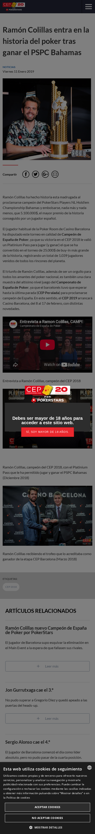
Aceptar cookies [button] (48, 807)
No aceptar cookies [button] (47, 818)
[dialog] (47, 798)
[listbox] (89, 767)
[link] (47, 432)
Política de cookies (18, 797)
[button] (47, 827)
